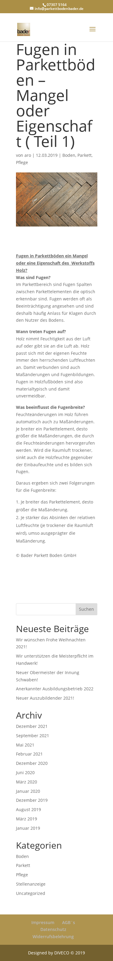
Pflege (22, 162)
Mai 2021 (25, 745)
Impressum (42, 922)
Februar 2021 (29, 754)
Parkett (84, 155)
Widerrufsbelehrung (53, 936)
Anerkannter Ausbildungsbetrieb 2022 (54, 689)
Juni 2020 (25, 772)
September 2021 (32, 735)
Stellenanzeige (31, 884)
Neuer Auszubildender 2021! (45, 698)
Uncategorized (30, 893)
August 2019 (28, 809)
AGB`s (68, 922)
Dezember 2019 (32, 800)
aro (27, 155)
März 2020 (26, 782)
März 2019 (26, 819)
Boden (68, 155)
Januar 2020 (28, 791)
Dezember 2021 (32, 726)
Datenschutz (53, 929)
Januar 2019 (28, 828)
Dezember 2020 (32, 763)
